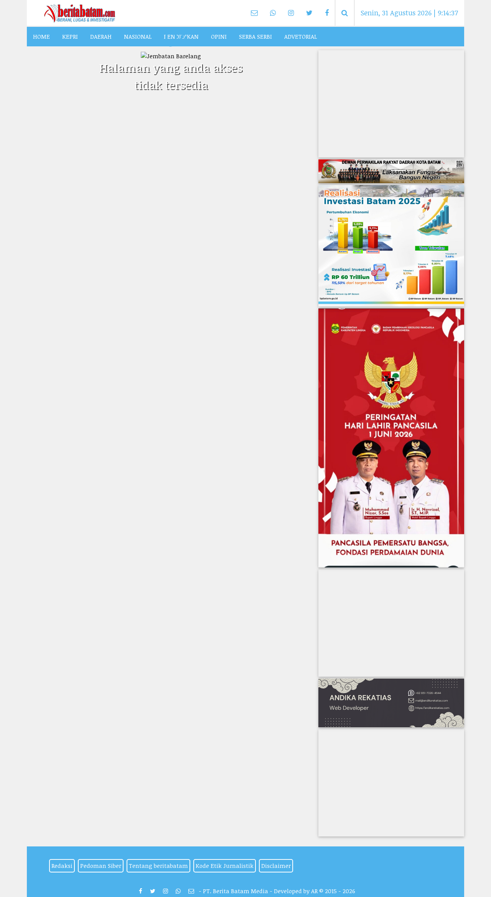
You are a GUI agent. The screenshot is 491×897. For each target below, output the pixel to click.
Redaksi (61, 865)
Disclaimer (276, 865)
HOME (41, 36)
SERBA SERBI (255, 36)
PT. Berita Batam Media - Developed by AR (260, 891)
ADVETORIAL (300, 36)
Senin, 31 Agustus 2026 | (409, 12)
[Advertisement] (391, 103)
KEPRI (70, 36)
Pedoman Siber (100, 865)
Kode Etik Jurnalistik (225, 865)
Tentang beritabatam (158, 865)
